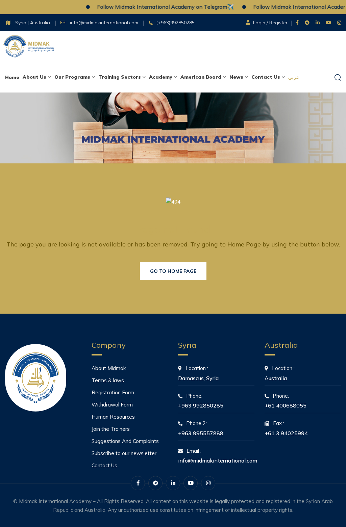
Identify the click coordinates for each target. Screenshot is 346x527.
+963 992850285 (200, 405)
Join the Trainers (111, 429)
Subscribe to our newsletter (124, 453)
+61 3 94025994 (286, 433)
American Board (200, 77)
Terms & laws (108, 380)
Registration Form (113, 392)
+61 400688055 (285, 405)
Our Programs (72, 77)
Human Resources (113, 417)
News (236, 77)
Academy (160, 77)
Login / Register (270, 23)
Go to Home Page (173, 271)
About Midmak (109, 368)
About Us (34, 77)
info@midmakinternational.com (105, 23)
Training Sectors (119, 77)
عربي (293, 77)
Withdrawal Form (112, 404)
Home (12, 77)
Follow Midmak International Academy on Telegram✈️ (157, 6)
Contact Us (265, 77)
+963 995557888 (200, 433)
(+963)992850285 (175, 23)
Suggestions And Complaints (125, 441)
